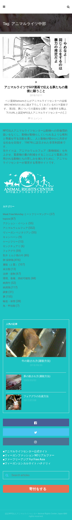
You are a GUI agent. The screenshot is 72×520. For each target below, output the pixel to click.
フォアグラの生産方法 (36, 396)
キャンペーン (10, 237)
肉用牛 (6, 282)
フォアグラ (9, 250)
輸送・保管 (9, 301)
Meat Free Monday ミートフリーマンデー (26, 214)
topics (6, 218)
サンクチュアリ (11, 246)
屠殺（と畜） (10, 264)
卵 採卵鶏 (8, 260)
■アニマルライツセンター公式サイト (25, 451)
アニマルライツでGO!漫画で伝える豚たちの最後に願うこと (36, 89)
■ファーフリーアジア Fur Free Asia (24, 459)
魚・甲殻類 (9, 305)
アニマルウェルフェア (15, 228)
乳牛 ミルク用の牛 (13, 255)
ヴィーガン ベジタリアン (17, 232)
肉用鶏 (6, 287)
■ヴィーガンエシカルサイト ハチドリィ (27, 463)
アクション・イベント (15, 223)
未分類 (6, 269)
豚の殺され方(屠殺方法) (37, 376)
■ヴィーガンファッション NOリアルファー (28, 455)
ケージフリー (10, 241)
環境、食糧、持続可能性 (16, 278)
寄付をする (38, 489)
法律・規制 (9, 273)
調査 (5, 292)
